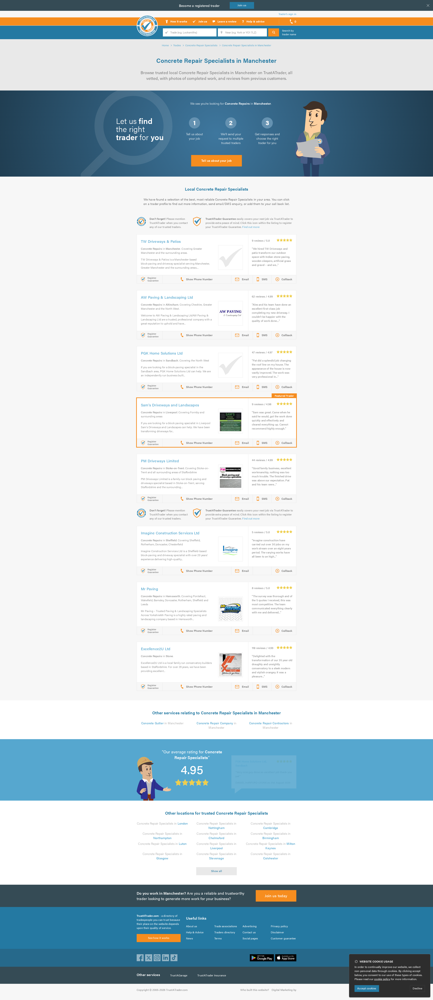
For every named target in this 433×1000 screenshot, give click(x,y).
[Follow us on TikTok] (174, 957)
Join (241, 5)
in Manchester (162, 723)
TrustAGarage (178, 975)
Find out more (250, 227)
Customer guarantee (283, 938)
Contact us (249, 932)
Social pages (250, 938)
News (189, 938)
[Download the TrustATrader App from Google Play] (262, 957)
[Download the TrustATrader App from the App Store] (285, 957)
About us (191, 926)
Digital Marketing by (284, 990)
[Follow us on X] (148, 957)
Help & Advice (195, 932)
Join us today (276, 895)
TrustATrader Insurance (211, 975)
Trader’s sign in (287, 14)
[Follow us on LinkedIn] (165, 957)
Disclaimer (277, 932)
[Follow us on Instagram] (157, 957)
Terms (218, 938)
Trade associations (225, 926)
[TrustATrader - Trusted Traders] (147, 20)
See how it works (158, 938)
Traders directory (224, 932)
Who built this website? (254, 990)
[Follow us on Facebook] (140, 957)
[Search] (273, 32)
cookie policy (382, 979)
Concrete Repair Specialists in (162, 823)
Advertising (250, 926)
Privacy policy (279, 926)
